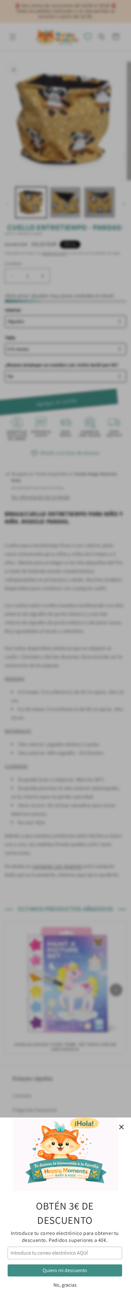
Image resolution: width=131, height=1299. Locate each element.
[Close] (121, 1127)
